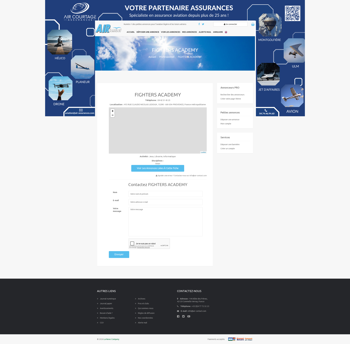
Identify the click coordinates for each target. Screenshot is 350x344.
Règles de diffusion (146, 313)
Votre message (117, 209)
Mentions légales (107, 318)
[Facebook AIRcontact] (199, 24)
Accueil (152, 56)
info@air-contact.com (197, 311)
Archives (141, 299)
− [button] (112, 115)
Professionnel (166, 56)
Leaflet (203, 152)
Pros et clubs (143, 303)
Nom (115, 192)
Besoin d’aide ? (106, 313)
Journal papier (106, 303)
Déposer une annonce (230, 119)
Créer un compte (228, 148)
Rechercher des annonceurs (232, 95)
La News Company (111, 339)
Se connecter (231, 24)
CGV (102, 323)
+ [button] (112, 111)
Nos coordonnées (145, 318)
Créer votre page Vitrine (231, 99)
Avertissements (106, 308)
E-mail (116, 200)
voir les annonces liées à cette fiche (158, 168)
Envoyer (119, 254)
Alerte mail (142, 323)
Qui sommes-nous (145, 308)
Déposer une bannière (230, 144)
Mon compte (226, 124)
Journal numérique (108, 299)
